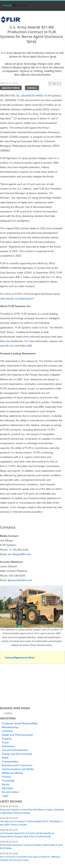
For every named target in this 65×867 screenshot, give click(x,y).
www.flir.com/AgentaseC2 (19, 298)
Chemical (32, 88)
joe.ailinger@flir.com (19, 554)
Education (7, 788)
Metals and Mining (12, 772)
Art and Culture (10, 791)
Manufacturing (11, 88)
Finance (6, 776)
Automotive (8, 746)
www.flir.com (7, 345)
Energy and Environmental (17, 753)
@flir (29, 345)
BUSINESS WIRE (32, 95)
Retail (5, 757)
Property (7, 738)
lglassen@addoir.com (20, 580)
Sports (5, 784)
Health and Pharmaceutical (17, 734)
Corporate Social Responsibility (19, 723)
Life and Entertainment (15, 750)
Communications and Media (18, 769)
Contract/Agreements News (19, 657)
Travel (5, 742)
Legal (5, 795)
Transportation (10, 761)
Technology (8, 780)
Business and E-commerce (17, 765)
